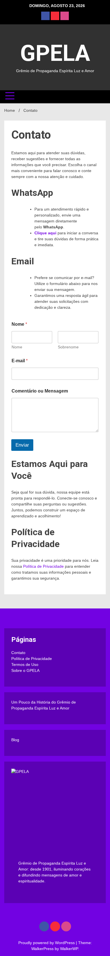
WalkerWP (69, 948)
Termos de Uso (24, 664)
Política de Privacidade (43, 566)
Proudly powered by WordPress (47, 942)
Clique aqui (45, 233)
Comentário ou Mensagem (40, 391)
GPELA (55, 53)
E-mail (20, 360)
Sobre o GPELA (25, 670)
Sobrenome (68, 347)
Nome (17, 347)
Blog (15, 740)
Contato (18, 652)
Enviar (22, 445)
